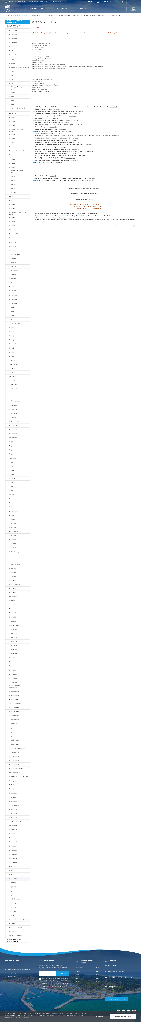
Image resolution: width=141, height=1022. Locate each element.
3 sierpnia (12, 527)
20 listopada (13, 825)
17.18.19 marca (13, 192)
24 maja (11, 336)
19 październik (14, 744)
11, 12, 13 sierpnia (15, 552)
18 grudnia (12, 903)
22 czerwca (13, 417)
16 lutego (12, 104)
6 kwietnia (12, 250)
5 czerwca (12, 368)
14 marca (12, 180)
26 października (14, 764)
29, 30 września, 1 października (15, 686)
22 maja (11, 327)
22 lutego (12, 121)
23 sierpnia (12, 576)
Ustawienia (100, 1016)
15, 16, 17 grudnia (15, 899)
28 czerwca (13, 429)
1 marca (11, 142)
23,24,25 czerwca (14, 421)
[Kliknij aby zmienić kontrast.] (122, 2)
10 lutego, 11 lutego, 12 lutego (17, 88)
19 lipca (11, 490)
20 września (13, 658)
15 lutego (12, 100)
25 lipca (11, 499)
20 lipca (12, 494)
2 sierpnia (12, 523)
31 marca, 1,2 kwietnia (16, 234)
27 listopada (13, 846)
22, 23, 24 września (16, 666)
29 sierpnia (12, 592)
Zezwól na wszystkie (123, 1016)
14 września (13, 641)
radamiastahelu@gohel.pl (106, 216)
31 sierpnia (12, 600)
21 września (13, 662)
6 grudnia (12, 874)
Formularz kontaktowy (117, 999)
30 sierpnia (13, 596)
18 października (14, 740)
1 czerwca (12, 360)
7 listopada (12, 797)
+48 (119, 977)
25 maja (11, 340)
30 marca (12, 230)
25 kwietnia (13, 299)
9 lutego (12, 83)
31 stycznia (12, 55)
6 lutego (12, 71)
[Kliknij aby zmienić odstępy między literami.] (108, 2)
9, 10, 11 (12, 380)
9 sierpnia (12, 543)
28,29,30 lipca (13, 511)
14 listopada (13, 809)
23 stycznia (13, 30)
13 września (13, 637)
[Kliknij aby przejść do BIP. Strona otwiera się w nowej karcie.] (90, 2)
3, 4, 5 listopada (15, 785)
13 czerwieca (13, 388)
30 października (14, 772)
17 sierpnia (12, 560)
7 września (12, 621)
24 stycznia (13, 34)
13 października (14, 728)
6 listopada (13, 789)
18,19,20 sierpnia (14, 564)
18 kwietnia (12, 278)
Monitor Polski (12, 976)
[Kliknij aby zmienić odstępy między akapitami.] (117, 2)
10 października (14, 715)
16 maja (11, 311)
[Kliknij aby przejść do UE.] (98, 2)
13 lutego (12, 92)
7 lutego (12, 75)
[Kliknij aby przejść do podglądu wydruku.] (133, 226)
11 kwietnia (12, 258)
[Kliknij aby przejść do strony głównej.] (12, 8)
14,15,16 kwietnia (14, 270)
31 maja (11, 356)
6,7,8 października (15, 703)
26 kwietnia (13, 303)
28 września (13, 682)
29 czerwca (13, 433)
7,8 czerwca (13, 376)
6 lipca (11, 454)
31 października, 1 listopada (18, 776)
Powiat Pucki (12, 966)
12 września (13, 633)
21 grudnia (12, 915)
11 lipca (11, 466)
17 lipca (11, 482)
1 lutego (12, 59)
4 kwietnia (12, 242)
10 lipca (11, 462)
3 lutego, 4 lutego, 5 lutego (19, 67)
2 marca (12, 147)
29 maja (11, 348)
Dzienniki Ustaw (12, 973)
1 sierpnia (12, 519)
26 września (13, 674)
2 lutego (12, 63)
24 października (14, 760)
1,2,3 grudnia (13, 862)
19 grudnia (12, 907)
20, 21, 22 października (17, 748)
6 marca (12, 155)
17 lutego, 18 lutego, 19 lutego (17, 109)
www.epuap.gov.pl (121, 219)
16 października (14, 732)
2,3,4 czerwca (13, 364)
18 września (13, 649)
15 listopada (13, 813)
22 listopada (13, 834)
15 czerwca (13, 397)
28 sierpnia (12, 588)
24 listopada (13, 842)
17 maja (11, 315)
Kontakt (83, 9)
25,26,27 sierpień (14, 584)
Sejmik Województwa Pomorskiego (19, 969)
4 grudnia (12, 866)
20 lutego (12, 113)
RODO (9, 980)
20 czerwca (13, 409)
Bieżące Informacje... (21, 15)
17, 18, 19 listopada (15, 821)
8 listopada (13, 793)
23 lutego (12, 125)
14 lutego (12, 96)
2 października (14, 691)
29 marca (12, 225)
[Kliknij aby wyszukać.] (124, 9)
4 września (12, 609)
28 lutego (12, 138)
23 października (14, 752)
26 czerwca (13, 425)
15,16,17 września (14, 645)
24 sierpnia (12, 580)
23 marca (12, 208)
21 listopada (13, 829)
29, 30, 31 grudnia (15, 927)
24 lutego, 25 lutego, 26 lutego (17, 130)
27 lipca (11, 507)
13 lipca (11, 474)
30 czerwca (13, 437)
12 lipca (11, 470)
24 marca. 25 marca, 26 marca (17, 213)
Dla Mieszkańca (37, 9)
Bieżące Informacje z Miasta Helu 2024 (15, 940)
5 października (14, 707)
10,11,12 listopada (14, 805)
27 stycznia (13, 47)
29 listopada (13, 854)
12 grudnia (12, 886)
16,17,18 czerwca (14, 401)
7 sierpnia (12, 535)
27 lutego (12, 134)
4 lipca (11, 446)
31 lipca (11, 515)
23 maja (11, 331)
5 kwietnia (12, 246)
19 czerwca (13, 405)
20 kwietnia (13, 287)
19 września (13, 653)
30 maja (11, 352)
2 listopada (12, 781)
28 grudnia (12, 931)
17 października (14, 736)
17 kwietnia (12, 274)
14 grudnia (12, 895)
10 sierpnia (12, 547)
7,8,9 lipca (12, 458)
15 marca (12, 184)
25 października (14, 756)
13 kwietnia (12, 266)
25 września (13, 670)
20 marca (12, 196)
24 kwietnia (13, 295)
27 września (13, 678)
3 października (14, 695)
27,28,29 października (16, 768)
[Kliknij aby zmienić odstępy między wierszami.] (111, 2)
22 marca (12, 204)
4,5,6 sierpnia (13, 531)
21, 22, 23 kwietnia (15, 291)
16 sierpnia (12, 556)
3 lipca (11, 441)
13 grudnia (12, 891)
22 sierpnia (12, 572)
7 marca (12, 159)
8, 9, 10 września (15, 625)
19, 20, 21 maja (14, 323)
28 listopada (13, 850)
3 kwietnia (12, 238)
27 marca (12, 217)
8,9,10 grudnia (13, 878)
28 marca (12, 221)
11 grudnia (12, 882)
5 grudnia (12, 870)
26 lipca (11, 503)
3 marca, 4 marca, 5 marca (19, 151)
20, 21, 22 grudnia (15, 935)
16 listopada (13, 817)
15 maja (11, 307)
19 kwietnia (12, 283)
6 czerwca (12, 372)
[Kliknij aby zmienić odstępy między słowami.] (114, 2)
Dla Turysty (62, 9)
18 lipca (11, 486)
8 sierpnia (12, 539)
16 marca (12, 188)
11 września (13, 629)
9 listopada (13, 801)
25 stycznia (13, 38)
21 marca (12, 200)
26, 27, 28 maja (14, 344)
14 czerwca (13, 393)
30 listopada (13, 858)
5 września (12, 613)
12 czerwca (13, 384)
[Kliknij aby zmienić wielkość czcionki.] (105, 2)
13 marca (12, 176)
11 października (14, 719)
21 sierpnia (12, 568)
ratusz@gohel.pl (93, 213)
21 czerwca (13, 413)
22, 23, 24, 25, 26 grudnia (18, 919)
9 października (14, 711)
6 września (12, 617)
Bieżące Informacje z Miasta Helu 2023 (15, 26)
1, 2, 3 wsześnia (14, 605)
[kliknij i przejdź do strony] (88, 178)
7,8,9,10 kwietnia (14, 254)
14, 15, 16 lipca (14, 478)
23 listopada (13, 838)
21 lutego (12, 117)
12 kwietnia (12, 262)
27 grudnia (12, 923)
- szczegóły (57, 109)
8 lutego (12, 79)
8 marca (12, 163)
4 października (14, 699)
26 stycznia (13, 42)
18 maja (11, 319)
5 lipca (11, 450)
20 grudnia (12, 911)
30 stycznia (13, 51)
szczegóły (113, 107)
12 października (14, 723)
